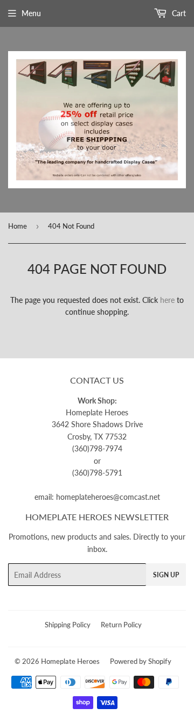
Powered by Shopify (140, 661)
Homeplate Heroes (70, 661)
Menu (31, 13)
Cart (178, 13)
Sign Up (166, 575)
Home (17, 226)
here (167, 300)
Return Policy (121, 624)
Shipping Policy (68, 624)
